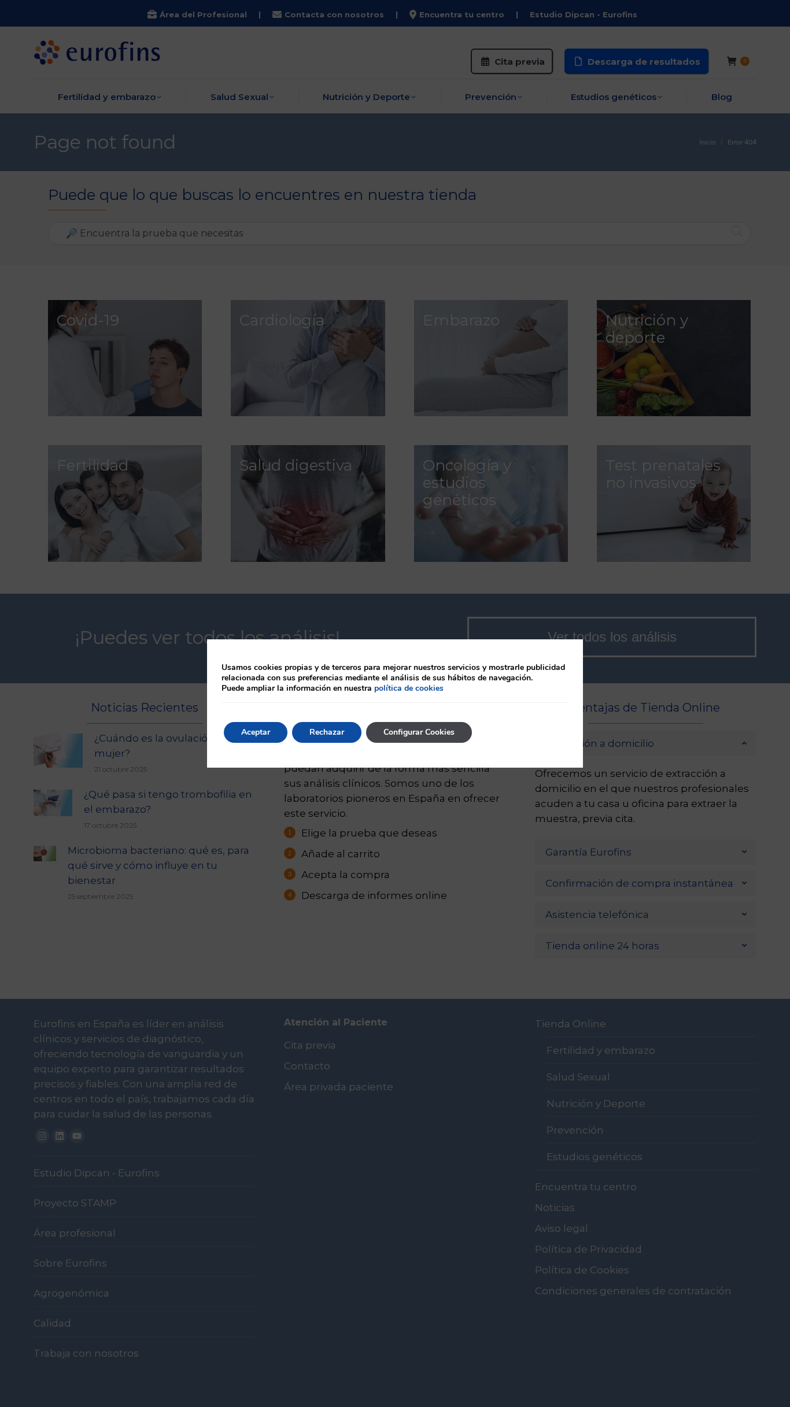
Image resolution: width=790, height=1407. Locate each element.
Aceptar (255, 732)
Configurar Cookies (419, 732)
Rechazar (326, 732)
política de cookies (409, 688)
